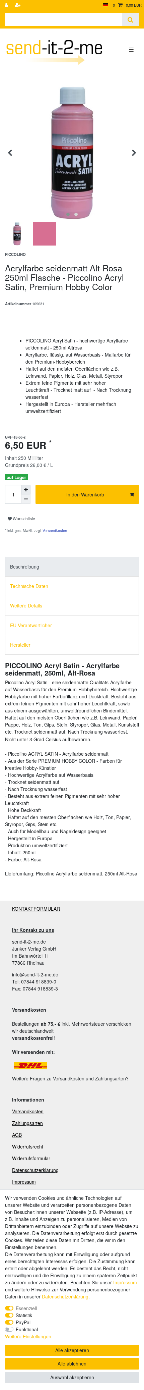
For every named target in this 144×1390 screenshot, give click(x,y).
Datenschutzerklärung (35, 1170)
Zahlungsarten (27, 1123)
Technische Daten (29, 586)
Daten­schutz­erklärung (65, 1296)
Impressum (24, 1181)
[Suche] (130, 19)
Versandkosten (54, 530)
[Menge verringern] (25, 499)
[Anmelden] (7, 5)
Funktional (27, 1329)
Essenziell (26, 1308)
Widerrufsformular (31, 1158)
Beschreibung (24, 566)
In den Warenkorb (85, 494)
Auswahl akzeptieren (72, 1377)
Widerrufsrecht (27, 1146)
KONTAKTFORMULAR (36, 908)
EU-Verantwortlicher (31, 625)
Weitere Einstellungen (28, 1336)
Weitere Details (26, 605)
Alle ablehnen (72, 1363)
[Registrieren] (18, 5)
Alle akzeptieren (72, 1350)
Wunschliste (23, 518)
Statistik (24, 1315)
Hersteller (20, 644)
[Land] (106, 5)
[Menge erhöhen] (25, 489)
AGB (17, 1134)
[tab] (72, 567)
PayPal (23, 1322)
